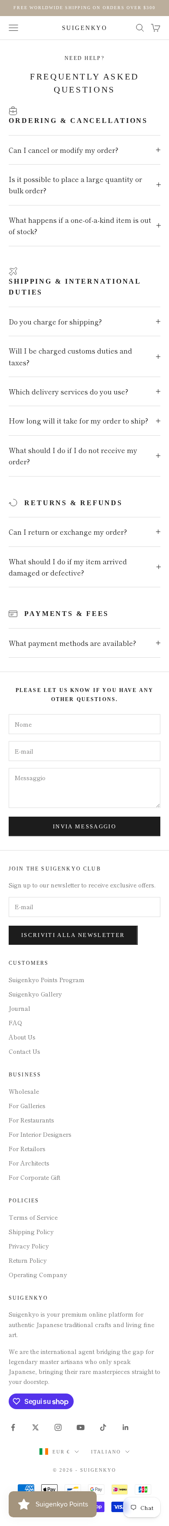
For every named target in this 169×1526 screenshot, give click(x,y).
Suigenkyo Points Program (46, 979)
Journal (19, 1008)
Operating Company (38, 1274)
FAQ (15, 1022)
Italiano (106, 1451)
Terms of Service (33, 1217)
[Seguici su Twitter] (35, 1427)
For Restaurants (31, 1120)
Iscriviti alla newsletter (73, 935)
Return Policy (28, 1260)
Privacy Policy (29, 1245)
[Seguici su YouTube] (80, 1427)
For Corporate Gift (34, 1177)
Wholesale (24, 1091)
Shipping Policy (31, 1231)
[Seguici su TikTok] (103, 1427)
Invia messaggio (84, 826)
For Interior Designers (40, 1134)
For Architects (29, 1163)
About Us (22, 1037)
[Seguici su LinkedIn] (125, 1427)
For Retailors (27, 1148)
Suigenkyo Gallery (35, 994)
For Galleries (27, 1105)
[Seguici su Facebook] (13, 1427)
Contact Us (24, 1051)
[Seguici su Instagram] (58, 1427)
